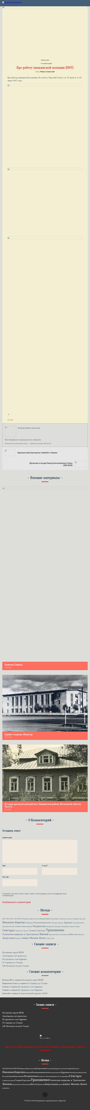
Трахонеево (55, 930)
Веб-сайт (5, 877)
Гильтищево (55, 919)
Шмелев (81, 935)
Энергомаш (8, 938)
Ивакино (8, 922)
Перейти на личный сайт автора (40, 443)
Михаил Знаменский (47, 72)
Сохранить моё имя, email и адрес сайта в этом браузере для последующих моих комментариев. (34, 894)
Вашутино (25, 919)
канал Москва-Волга (34, 938)
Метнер (12, 926)
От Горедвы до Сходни (12, 962)
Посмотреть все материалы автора (16, 443)
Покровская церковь (68, 926)
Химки (43, 934)
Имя (4, 866)
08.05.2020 (45, 60)
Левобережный (78, 923)
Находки (10, 420)
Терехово (40, 930)
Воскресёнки (44, 918)
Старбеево (18, 931)
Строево (25, 931)
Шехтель (73, 934)
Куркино (68, 922)
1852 (3, 919)
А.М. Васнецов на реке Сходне (15, 965)
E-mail (45, 866)
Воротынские (34, 919)
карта (48, 938)
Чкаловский (65, 935)
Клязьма (29, 922)
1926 (7, 919)
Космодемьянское (57, 923)
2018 (15, 919)
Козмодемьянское (42, 922)
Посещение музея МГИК (13, 952)
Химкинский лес (54, 935)
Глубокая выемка (65, 919)
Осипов (18, 926)
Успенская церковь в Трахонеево (20, 934)
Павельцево (27, 926)
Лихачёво (5, 926)
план (52, 938)
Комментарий (7, 838)
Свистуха (8, 930)
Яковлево (18, 938)
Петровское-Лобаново (54, 926)
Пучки (78, 926)
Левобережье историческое (14, 955)
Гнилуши (75, 919)
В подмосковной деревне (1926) (33, 993)
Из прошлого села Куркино (14, 959)
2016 (11, 919)
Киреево (20, 922)
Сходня (32, 930)
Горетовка (82, 919)
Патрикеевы (39, 926)
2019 (19, 918)
